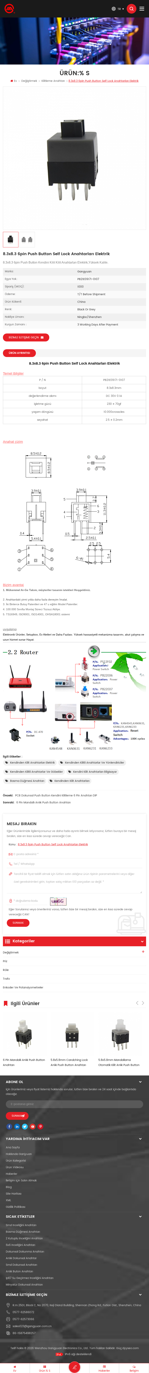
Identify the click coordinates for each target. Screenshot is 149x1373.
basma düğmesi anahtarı (27, 781)
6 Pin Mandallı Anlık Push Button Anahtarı (43, 802)
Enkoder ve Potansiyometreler (23, 987)
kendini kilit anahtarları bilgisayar (95, 772)
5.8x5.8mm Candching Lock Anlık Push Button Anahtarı (69, 1062)
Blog (9, 1187)
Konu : (48, 844)
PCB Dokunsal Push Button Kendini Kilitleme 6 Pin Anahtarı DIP (56, 795)
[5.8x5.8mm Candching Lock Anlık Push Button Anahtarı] (72, 1034)
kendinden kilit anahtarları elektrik (32, 762)
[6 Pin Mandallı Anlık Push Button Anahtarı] (25, 1034)
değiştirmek (29, 81)
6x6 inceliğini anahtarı (20, 1245)
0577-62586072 (23, 1312)
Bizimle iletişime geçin (24, 337)
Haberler (11, 1174)
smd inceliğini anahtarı (21, 1225)
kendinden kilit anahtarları (72, 781)
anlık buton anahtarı (19, 1271)
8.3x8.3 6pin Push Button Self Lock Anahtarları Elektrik (53, 844)
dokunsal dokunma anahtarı (25, 1251)
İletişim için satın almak (21, 1180)
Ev (15, 81)
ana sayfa (13, 1147)
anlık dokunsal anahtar (21, 1258)
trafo (6, 979)
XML (8, 1200)
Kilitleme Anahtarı (53, 81)
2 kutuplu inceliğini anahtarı (24, 1238)
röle (6, 970)
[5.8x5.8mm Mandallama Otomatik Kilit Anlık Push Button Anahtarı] (120, 1034)
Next (143, 1003)
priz (5, 961)
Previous (137, 1003)
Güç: (127, 1348)
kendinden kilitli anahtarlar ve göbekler (36, 772)
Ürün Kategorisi (16, 1160)
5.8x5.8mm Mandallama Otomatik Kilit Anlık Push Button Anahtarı (118, 1063)
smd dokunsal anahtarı (21, 1265)
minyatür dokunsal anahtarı (24, 1284)
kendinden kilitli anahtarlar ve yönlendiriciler (94, 762)
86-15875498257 (24, 1333)
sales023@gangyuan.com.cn (32, 1326)
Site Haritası (13, 1193)
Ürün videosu (15, 1167)
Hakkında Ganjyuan (19, 1154)
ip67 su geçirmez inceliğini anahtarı (29, 1278)
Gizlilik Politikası (15, 1207)
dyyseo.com (130, 1348)
